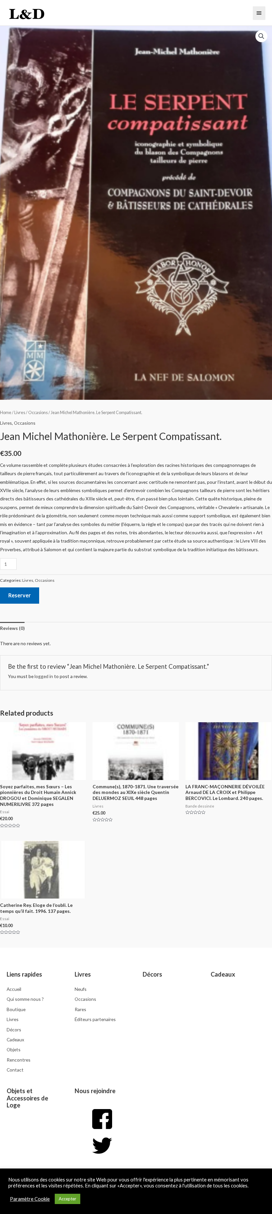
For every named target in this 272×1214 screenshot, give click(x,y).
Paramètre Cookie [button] (30, 1199)
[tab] (12, 628)
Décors (152, 974)
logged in (43, 676)
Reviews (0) (12, 628)
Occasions (38, 412)
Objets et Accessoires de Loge (27, 1098)
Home (5, 412)
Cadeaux (223, 974)
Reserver (19, 595)
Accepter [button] (67, 1198)
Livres (19, 412)
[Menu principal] (259, 13)
